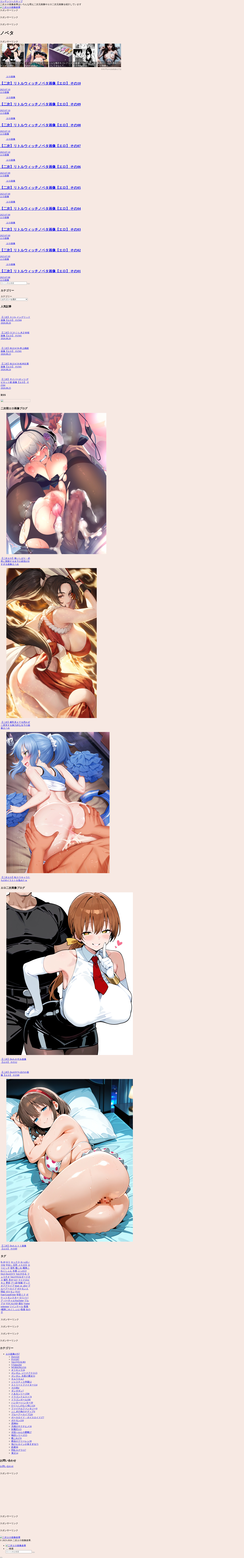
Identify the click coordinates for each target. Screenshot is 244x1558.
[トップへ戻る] (1, 1557)
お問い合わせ (7, 1466)
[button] (28, 283)
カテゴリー (6, 296)
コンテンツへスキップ (11, 1)
